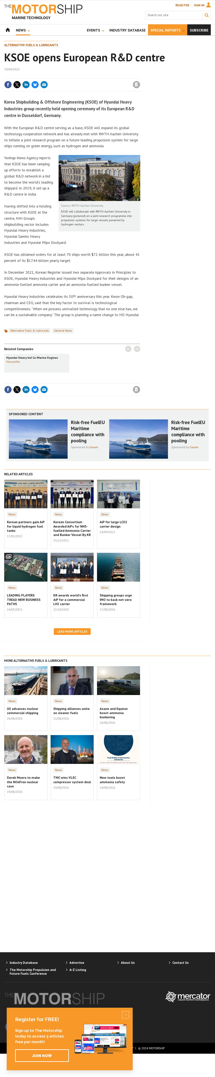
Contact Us (180, 962)
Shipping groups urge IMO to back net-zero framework (116, 599)
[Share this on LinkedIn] (26, 84)
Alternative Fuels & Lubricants (31, 45)
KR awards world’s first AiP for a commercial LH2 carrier (70, 599)
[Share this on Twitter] (17, 84)
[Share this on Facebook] (8, 84)
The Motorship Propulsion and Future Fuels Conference (33, 972)
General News (63, 330)
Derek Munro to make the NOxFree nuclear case (23, 781)
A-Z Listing (77, 970)
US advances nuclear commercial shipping (22, 711)
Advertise (76, 962)
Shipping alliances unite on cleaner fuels (71, 711)
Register (182, 5)
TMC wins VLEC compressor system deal (72, 779)
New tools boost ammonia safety (112, 779)
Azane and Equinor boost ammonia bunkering (114, 713)
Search (206, 15)
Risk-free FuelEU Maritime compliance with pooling (88, 431)
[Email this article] (44, 84)
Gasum (94, 447)
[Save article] (136, 84)
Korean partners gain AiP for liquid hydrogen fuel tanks (26, 526)
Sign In (199, 5)
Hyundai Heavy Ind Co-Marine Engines (32, 358)
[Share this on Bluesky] (35, 84)
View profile (13, 361)
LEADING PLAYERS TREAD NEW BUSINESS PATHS (24, 599)
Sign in (87, 76)
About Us (128, 962)
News (12, 514)
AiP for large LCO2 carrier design (113, 524)
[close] (140, 76)
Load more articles (72, 631)
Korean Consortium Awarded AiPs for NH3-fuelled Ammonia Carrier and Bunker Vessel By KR (72, 528)
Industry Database (24, 962)
